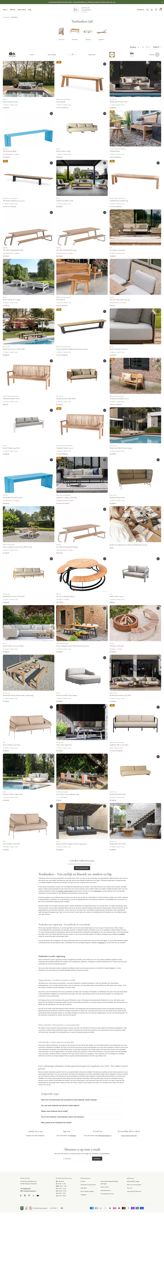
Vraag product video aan (129, 1135)
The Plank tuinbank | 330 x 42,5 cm (14, 201)
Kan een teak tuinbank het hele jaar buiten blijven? (60, 1105)
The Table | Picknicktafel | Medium (67, 547)
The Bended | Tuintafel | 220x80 (12, 497)
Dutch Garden (52, 54)
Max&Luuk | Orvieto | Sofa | (118, 102)
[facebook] (20, 1195)
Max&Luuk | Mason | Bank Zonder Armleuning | (18, 695)
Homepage (6, 17)
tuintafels (122, 934)
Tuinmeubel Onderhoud (134, 1191)
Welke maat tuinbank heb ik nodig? (54, 1111)
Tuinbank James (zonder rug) (119, 201)
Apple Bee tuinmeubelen (63, 495)
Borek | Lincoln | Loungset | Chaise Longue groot (71, 844)
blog (29, 10)
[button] (157, 54)
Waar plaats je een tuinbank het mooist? (56, 1122)
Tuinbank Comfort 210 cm (64, 448)
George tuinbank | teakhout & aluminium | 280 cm (72, 349)
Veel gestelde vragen (133, 1181)
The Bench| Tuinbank (9, 151)
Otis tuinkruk (60, 300)
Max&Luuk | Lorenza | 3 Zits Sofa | (14, 596)
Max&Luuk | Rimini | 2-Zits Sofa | (120, 695)
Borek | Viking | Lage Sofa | (11, 448)
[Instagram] (25, 1195)
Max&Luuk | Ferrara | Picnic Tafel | (14, 349)
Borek (32, 54)
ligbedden (101, 942)
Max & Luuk (92, 54)
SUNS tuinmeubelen (9, 544)
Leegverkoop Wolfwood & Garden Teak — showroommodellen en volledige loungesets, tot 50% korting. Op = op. (82, 2)
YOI (111, 247)
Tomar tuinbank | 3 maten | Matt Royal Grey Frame (72, 646)
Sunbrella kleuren (106, 1190)
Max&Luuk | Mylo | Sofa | (118, 794)
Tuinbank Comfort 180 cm (11, 399)
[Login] (152, 10)
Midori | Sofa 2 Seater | (117, 596)
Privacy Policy (105, 1187)
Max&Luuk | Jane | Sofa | (117, 497)
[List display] (149, 47)
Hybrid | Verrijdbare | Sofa (64, 201)
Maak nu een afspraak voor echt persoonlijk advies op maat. (128, 545)
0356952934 (27, 1188)
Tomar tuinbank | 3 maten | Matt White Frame (17, 547)
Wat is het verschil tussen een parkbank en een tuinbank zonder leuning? (69, 1100)
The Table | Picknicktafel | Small (13, 250)
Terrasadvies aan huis (107, 1193)
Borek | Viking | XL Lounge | (11, 300)
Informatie (130, 1178)
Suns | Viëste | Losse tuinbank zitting (67, 794)
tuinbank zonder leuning (65, 891)
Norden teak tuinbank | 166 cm (119, 399)
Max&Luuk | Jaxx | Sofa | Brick (65, 399)
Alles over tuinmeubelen (134, 1184)
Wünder (152, 54)
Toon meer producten (82, 868)
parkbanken (97, 891)
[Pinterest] (29, 1195)
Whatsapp (73, 1135)
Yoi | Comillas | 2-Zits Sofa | (11, 844)
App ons (66, 1131)
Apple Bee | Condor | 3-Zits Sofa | (66, 497)
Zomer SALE (22, 10)
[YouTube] (38, 1195)
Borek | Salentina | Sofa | (10, 102)
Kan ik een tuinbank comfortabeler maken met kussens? (62, 1117)
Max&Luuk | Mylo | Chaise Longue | (121, 448)
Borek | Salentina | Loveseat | (118, 349)
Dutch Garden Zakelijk (87, 1191)
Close (162, 2)
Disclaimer (84, 1188)
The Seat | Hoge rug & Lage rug (119, 300)
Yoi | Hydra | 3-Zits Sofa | (117, 250)
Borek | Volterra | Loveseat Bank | (13, 646)
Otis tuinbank (60, 102)
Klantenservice (85, 1178)
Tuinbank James (115, 151)
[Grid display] (147, 47)
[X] (33, 1195)
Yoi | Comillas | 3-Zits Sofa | (11, 745)
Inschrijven (97, 1158)
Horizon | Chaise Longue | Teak (13, 794)
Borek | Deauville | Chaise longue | (66, 695)
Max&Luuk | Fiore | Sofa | (118, 844)
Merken (12, 10)
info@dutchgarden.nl (104, 1135)
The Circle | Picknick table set (65, 596)
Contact (83, 1181)
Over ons (129, 1188)
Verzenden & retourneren (88, 1184)
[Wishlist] (156, 10)
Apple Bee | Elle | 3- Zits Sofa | (119, 745)
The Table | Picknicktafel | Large (66, 250)
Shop (4, 10)
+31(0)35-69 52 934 (35, 1131)
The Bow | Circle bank (117, 646)
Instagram (83, 1194)
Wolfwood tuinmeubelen (63, 99)
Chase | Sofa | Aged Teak (64, 745)
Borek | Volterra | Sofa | (63, 151)
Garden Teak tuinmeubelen (118, 149)
